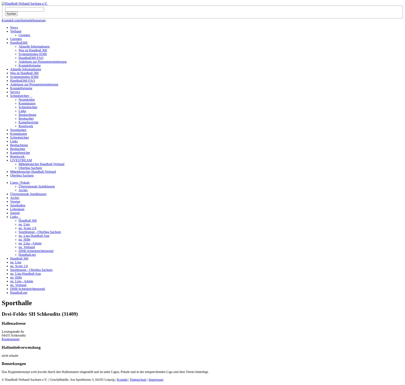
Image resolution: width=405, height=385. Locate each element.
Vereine (15, 201)
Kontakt (7, 20)
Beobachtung (27, 115)
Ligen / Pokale (20, 182)
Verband (15, 31)
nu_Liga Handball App (34, 235)
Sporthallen (17, 205)
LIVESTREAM (21, 160)
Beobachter (26, 118)
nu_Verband (27, 247)
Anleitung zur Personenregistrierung (43, 61)
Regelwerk (26, 126)
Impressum (156, 379)
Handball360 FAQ (31, 58)
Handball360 (18, 42)
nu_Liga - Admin (30, 243)
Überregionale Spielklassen (37, 186)
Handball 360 (28, 220)
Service (15, 92)
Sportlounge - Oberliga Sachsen (40, 232)
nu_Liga (24, 224)
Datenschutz (138, 379)
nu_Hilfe (24, 239)
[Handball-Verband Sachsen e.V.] (24, 3)
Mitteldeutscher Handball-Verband (41, 164)
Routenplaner (11, 339)
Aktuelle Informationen (34, 46)
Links (22, 111)
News (14, 27)
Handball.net (27, 254)
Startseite (26, 20)
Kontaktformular (30, 65)
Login (16, 20)
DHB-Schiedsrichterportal (36, 251)
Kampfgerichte (28, 122)
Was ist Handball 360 (33, 50)
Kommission (27, 103)
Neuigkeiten (27, 99)
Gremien (24, 35)
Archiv (23, 190)
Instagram (39, 20)
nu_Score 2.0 (27, 228)
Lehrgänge (17, 209)
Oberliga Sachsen (30, 168)
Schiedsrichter (21, 96)
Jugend (15, 213)
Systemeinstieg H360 (33, 54)
